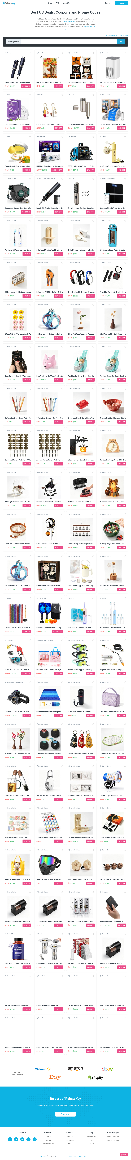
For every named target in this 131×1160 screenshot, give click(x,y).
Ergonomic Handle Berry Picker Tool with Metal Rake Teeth (89, 418)
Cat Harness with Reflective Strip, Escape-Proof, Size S (56, 334)
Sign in (48, 1140)
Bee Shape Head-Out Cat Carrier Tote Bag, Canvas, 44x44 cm (27, 879)
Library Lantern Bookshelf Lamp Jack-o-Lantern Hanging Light (91, 460)
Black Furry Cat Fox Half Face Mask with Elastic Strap (24, 376)
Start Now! (65, 1114)
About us (70, 1136)
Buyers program (113, 1136)
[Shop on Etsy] (55, 1079)
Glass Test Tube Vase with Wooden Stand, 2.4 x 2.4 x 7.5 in (89, 334)
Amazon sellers (48, 1144)
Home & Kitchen (43, 53)
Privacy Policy (82, 1156)
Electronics (41, 136)
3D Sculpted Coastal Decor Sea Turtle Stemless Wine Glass (26, 502)
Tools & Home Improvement (46, 178)
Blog (69, 1144)
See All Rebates (112, 35)
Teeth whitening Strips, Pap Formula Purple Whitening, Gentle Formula (31, 124)
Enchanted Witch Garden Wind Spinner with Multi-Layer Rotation (60, 502)
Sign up (48, 1136)
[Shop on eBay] (107, 1071)
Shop (50, 3)
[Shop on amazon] (75, 1071)
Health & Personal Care (108, 178)
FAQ (57, 3)
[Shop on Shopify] (95, 1079)
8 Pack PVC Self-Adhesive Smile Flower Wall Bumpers (25, 334)
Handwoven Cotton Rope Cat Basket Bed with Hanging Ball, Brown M (30, 544)
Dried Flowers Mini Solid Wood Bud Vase (114, 334)
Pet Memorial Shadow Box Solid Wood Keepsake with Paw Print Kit (61, 586)
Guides (91, 1144)
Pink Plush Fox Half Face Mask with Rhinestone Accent (56, 376)
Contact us (70, 1140)
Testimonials (91, 1136)
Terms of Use (71, 1156)
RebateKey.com (69, 21)
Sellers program (113, 1140)
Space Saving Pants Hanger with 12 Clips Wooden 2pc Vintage (91, 544)
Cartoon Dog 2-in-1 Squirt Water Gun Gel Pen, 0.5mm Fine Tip (27, 418)
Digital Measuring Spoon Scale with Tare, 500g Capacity (88, 250)
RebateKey (43, 1156)
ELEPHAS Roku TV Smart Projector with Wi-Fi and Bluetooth (58, 166)
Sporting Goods (42, 598)
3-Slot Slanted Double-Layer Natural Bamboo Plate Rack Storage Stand (31, 292)
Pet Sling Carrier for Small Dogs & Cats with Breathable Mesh (90, 376)
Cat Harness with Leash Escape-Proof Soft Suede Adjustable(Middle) (30, 586)
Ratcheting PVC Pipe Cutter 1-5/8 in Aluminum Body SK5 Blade (59, 292)
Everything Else (11, 178)
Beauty (9, 53)
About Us (66, 3)
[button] (30, 53)
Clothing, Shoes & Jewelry (46, 640)
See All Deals (123, 35)
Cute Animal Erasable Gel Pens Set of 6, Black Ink (54, 418)
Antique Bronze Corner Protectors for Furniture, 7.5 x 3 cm (57, 460)
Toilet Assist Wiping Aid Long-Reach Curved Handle (24, 250)
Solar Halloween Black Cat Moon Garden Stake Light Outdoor (58, 544)
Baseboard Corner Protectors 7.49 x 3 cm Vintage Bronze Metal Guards (31, 460)
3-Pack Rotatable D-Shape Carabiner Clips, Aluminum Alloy (89, 292)
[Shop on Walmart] (42, 1071)
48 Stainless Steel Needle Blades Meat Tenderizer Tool (88, 502)
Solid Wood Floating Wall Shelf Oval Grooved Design (55, 250)
